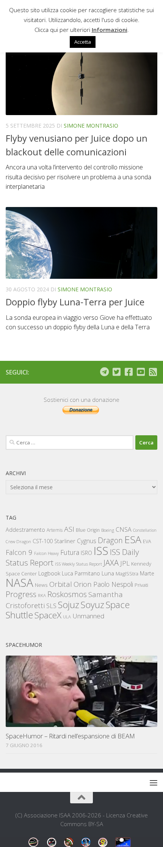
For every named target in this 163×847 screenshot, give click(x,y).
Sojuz (68, 604)
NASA (19, 582)
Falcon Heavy (46, 553)
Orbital (60, 584)
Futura (69, 552)
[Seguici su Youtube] (140, 371)
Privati (141, 585)
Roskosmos (67, 594)
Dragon (110, 540)
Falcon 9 (19, 552)
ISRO (86, 552)
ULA (67, 616)
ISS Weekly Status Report (78, 564)
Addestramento (25, 529)
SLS (51, 606)
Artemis (55, 530)
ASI (69, 529)
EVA (147, 541)
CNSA (124, 529)
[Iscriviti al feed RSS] (152, 371)
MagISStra (127, 573)
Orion (83, 584)
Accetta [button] (82, 41)
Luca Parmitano (81, 573)
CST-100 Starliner (54, 541)
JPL (125, 563)
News (41, 584)
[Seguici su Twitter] (116, 371)
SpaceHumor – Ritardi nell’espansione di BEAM (70, 736)
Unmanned (88, 616)
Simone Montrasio (91, 125)
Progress (21, 594)
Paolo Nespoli (113, 584)
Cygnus (86, 541)
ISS (101, 550)
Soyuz (92, 605)
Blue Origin (88, 530)
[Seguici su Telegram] (104, 371)
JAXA (111, 563)
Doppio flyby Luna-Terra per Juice (75, 302)
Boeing (107, 530)
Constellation (145, 530)
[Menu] (153, 782)
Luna (108, 573)
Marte (147, 573)
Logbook (49, 573)
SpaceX (47, 615)
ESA (132, 539)
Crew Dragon (18, 541)
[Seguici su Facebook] (128, 371)
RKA (42, 595)
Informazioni (109, 29)
